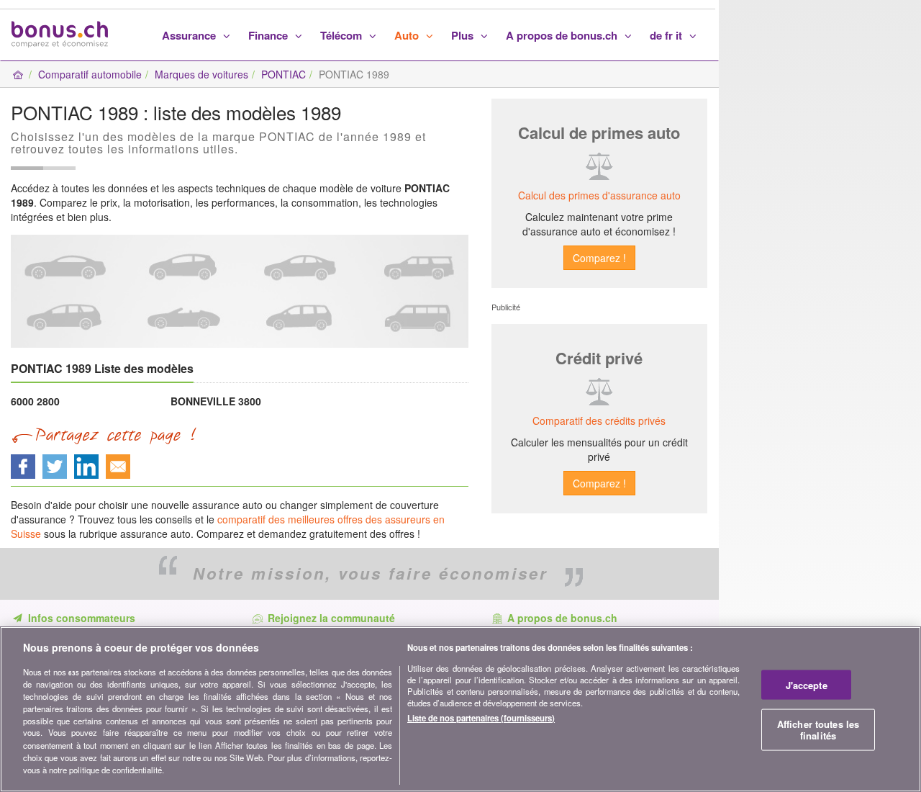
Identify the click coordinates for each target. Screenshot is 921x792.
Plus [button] (463, 35)
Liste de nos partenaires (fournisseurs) (481, 718)
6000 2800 (35, 401)
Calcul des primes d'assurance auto (599, 195)
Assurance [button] (190, 35)
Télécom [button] (342, 35)
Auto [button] (408, 35)
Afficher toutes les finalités (818, 729)
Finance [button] (269, 35)
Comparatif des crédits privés (599, 420)
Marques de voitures (201, 74)
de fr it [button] (667, 35)
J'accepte (806, 685)
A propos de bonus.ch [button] (563, 35)
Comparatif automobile (90, 74)
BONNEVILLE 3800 (216, 401)
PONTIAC (283, 74)
